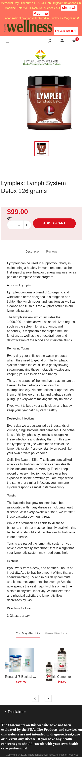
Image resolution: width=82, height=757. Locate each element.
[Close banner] (78, 18)
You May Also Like (28, 633)
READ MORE (66, 31)
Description (32, 251)
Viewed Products (56, 633)
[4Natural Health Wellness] (42, 57)
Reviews (52, 251)
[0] (74, 41)
